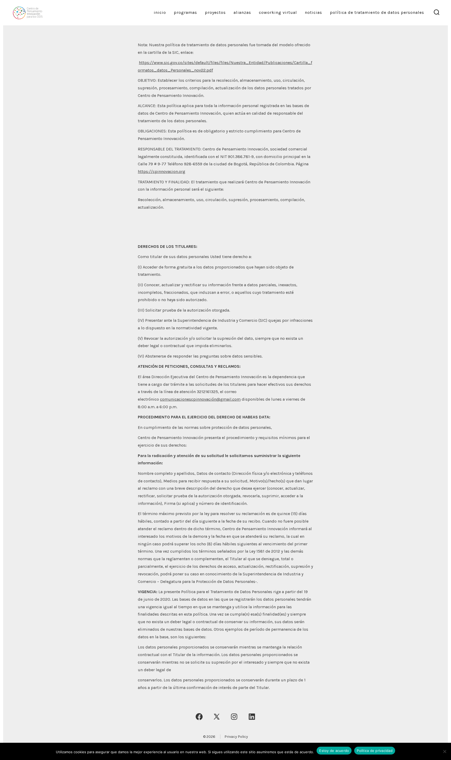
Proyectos (215, 12)
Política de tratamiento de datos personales (377, 12)
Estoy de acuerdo (334, 751)
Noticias (313, 12)
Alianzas (242, 12)
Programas (185, 12)
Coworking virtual (278, 12)
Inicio (160, 12)
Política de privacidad (375, 751)
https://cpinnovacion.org (161, 171)
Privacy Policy (236, 736)
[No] (444, 751)
